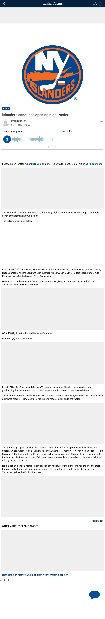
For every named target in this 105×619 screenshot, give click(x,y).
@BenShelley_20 (34, 163)
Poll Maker (97, 520)
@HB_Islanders (94, 163)
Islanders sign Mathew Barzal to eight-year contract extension (35, 574)
